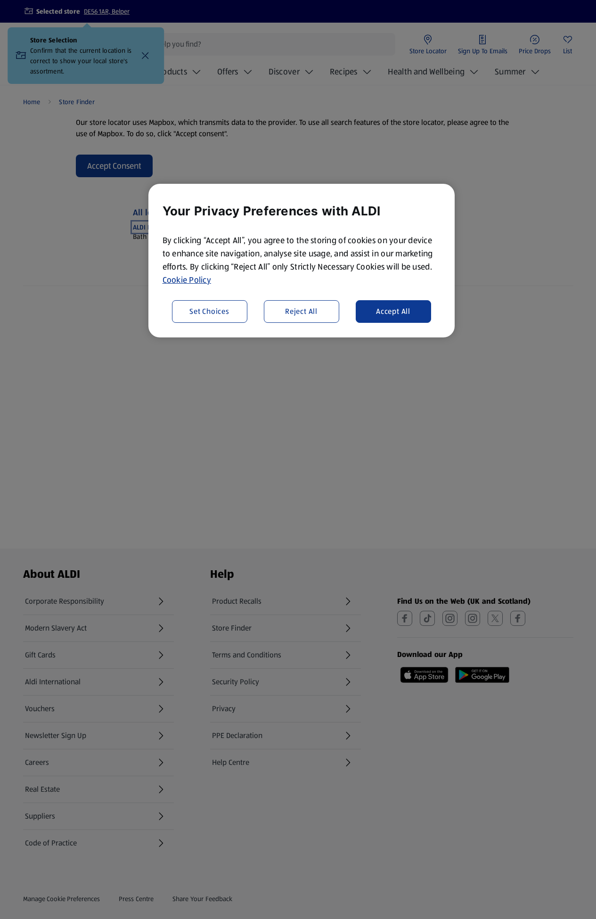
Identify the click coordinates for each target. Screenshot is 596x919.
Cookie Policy (187, 280)
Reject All (301, 311)
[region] (301, 260)
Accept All (393, 311)
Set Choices (209, 311)
